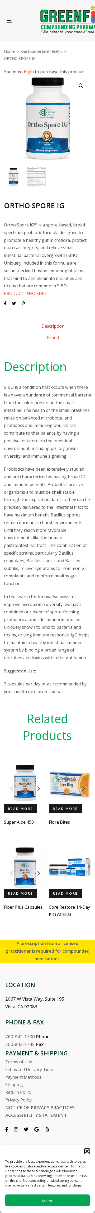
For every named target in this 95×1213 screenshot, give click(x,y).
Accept (47, 1200)
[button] (87, 1151)
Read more (20, 808)
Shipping (14, 1084)
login (29, 72)
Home (9, 51)
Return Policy (18, 1092)
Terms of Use (18, 1062)
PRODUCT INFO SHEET (27, 293)
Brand (53, 337)
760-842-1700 (20, 1036)
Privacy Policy (18, 1100)
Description (52, 326)
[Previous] (11, 789)
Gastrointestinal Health (41, 51)
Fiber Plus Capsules (23, 907)
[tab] (53, 326)
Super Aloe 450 (19, 822)
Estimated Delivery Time (29, 1069)
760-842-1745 (20, 1044)
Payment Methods (23, 1077)
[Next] (38, 789)
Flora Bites (59, 822)
